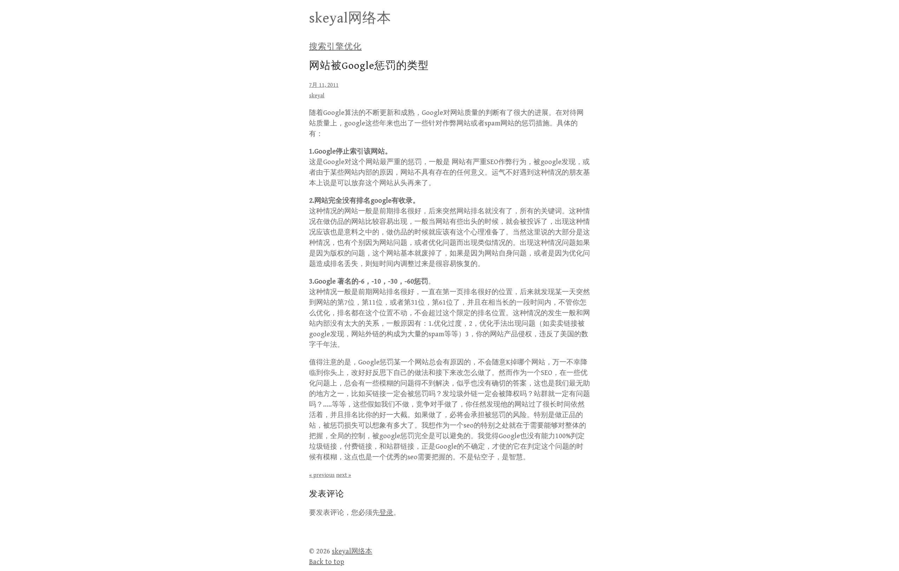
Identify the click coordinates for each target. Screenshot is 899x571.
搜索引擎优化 (335, 47)
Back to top (326, 562)
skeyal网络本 (350, 18)
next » (343, 475)
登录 (386, 513)
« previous (322, 475)
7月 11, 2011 (324, 85)
